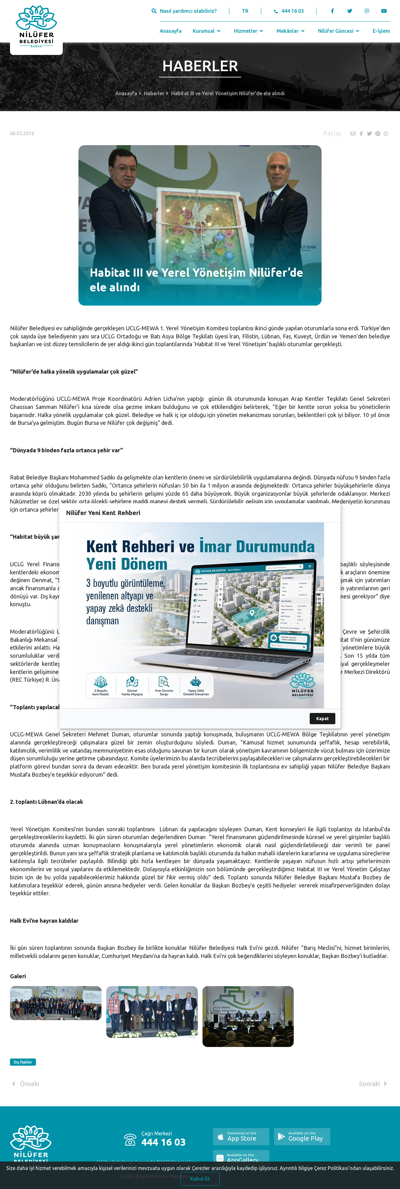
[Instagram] (367, 11)
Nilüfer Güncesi (336, 31)
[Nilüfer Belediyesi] (36, 27)
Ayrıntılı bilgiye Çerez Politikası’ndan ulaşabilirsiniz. (337, 1168)
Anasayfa (171, 31)
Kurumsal (204, 31)
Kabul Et (200, 1179)
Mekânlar (288, 31)
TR (245, 11)
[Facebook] (333, 11)
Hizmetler (246, 31)
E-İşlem (381, 31)
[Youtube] (385, 11)
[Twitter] (349, 11)
